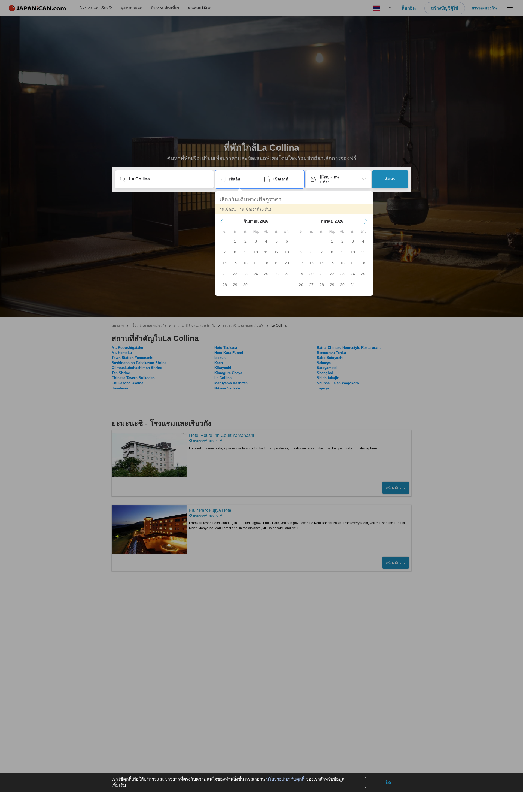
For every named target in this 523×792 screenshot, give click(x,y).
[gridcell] (235, 241)
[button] (222, 221)
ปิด (388, 782)
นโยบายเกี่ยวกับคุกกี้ (285, 779)
